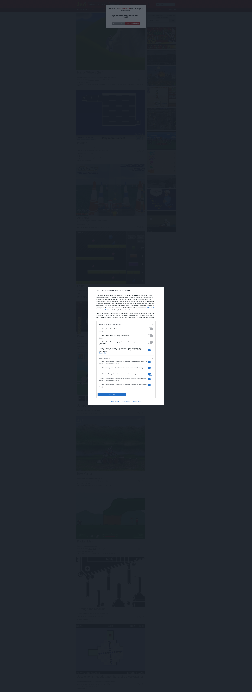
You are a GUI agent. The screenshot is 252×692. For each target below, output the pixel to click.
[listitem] (126, 324)
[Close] (160, 291)
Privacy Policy (137, 401)
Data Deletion (115, 401)
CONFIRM (111, 394)
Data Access (126, 401)
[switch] (150, 329)
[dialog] (126, 346)
